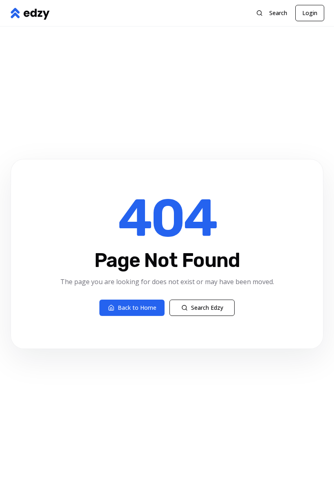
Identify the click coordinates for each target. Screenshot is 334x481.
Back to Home (137, 307)
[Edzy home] (30, 13)
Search (278, 13)
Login (309, 13)
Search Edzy (207, 307)
